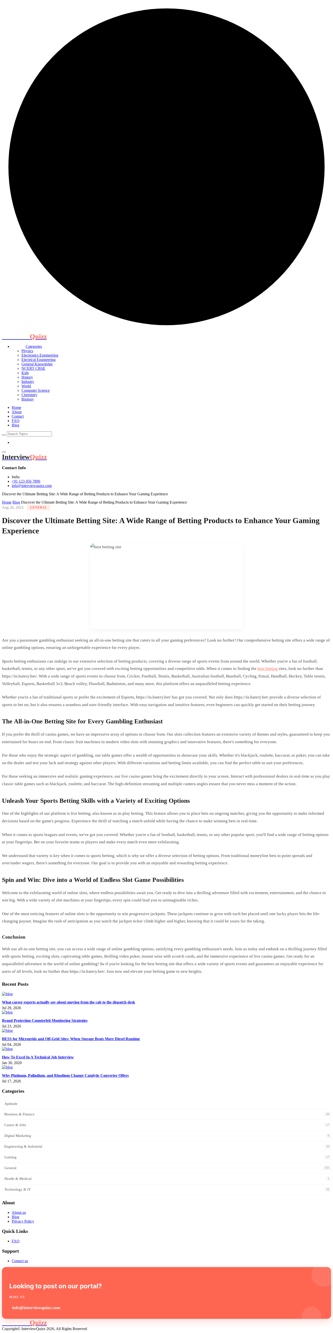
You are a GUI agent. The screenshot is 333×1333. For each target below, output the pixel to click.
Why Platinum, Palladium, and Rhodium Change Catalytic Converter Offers (65, 1075)
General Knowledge (37, 364)
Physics (27, 351)
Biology (27, 399)
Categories (34, 346)
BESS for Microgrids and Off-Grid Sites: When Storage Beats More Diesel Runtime (71, 1039)
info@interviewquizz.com (32, 486)
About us (19, 1212)
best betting (267, 668)
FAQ (16, 421)
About (16, 412)
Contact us (20, 1261)
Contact (18, 416)
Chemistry (29, 395)
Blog (15, 425)
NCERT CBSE (33, 368)
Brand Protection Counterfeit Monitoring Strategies (45, 1020)
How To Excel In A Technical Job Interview (38, 1057)
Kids (25, 373)
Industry (27, 382)
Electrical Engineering (38, 360)
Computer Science (35, 390)
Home (16, 407)
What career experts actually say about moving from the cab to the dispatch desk (68, 1002)
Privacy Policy (23, 1221)
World (26, 386)
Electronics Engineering (39, 355)
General (38, 507)
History (27, 377)
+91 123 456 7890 (26, 481)
